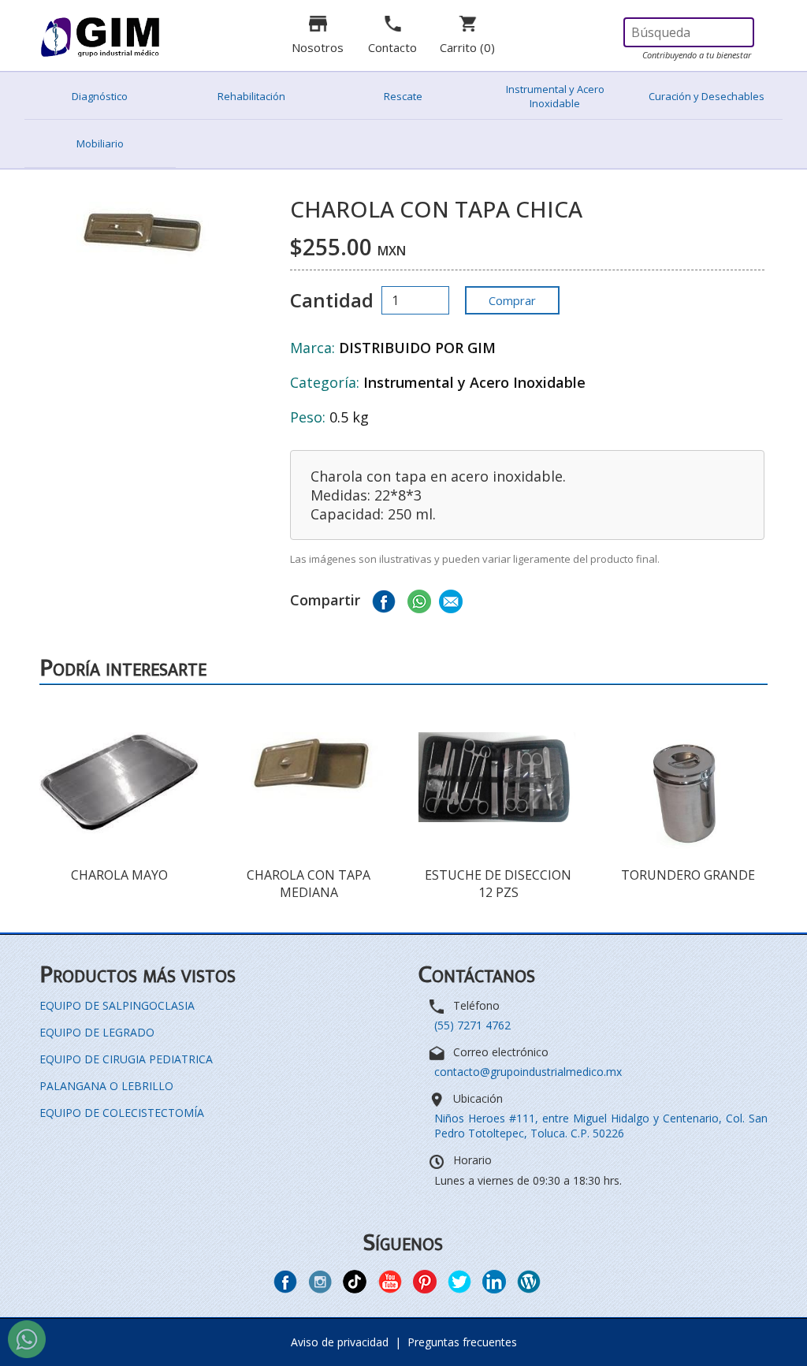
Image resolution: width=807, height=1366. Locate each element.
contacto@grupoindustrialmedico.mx (528, 1071)
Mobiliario (100, 143)
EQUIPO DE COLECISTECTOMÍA (121, 1112)
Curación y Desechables (706, 96)
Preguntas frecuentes (462, 1341)
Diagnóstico (100, 96)
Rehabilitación (251, 96)
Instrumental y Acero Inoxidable (555, 96)
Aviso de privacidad (340, 1341)
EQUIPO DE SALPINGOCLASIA (117, 1005)
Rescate (403, 96)
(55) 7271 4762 (472, 1025)
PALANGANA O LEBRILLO (106, 1085)
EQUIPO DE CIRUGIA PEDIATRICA (126, 1058)
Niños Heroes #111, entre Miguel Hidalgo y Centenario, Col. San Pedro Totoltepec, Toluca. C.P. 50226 (601, 1126)
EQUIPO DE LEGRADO (96, 1032)
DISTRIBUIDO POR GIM (417, 347)
